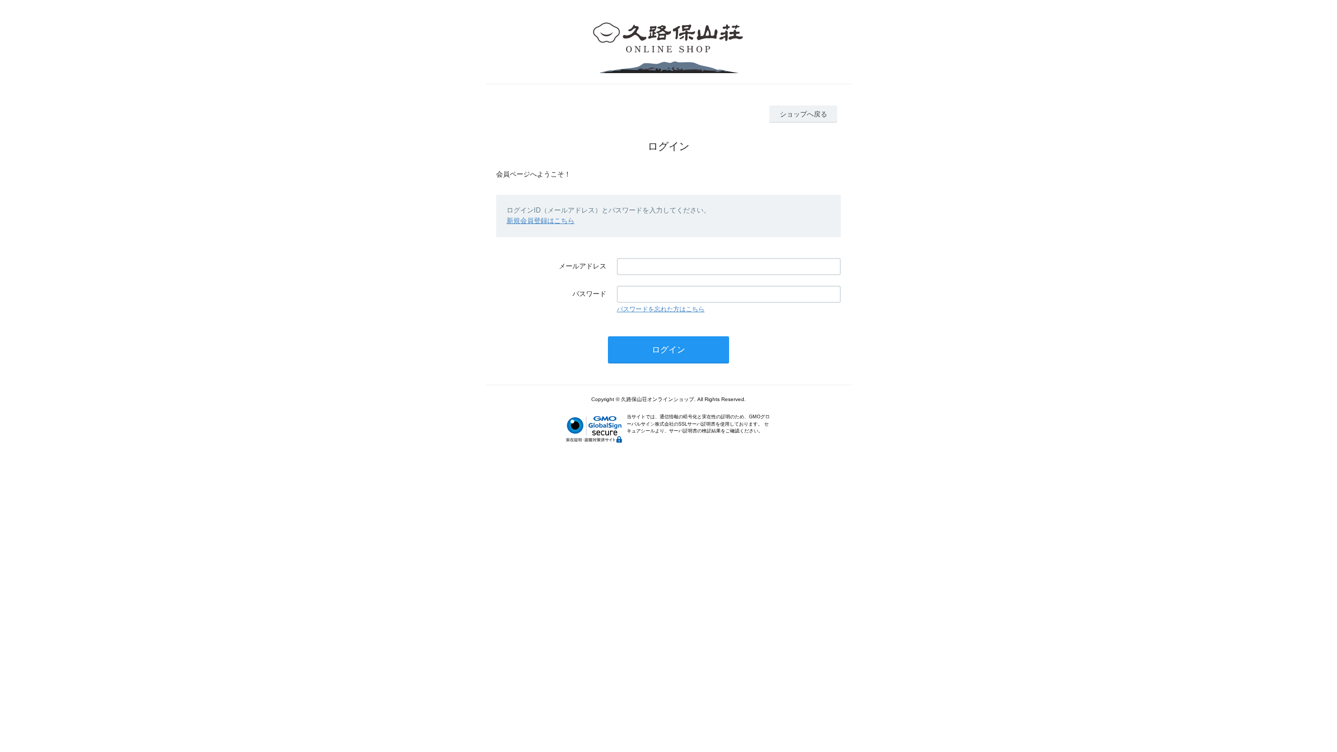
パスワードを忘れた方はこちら (661, 309)
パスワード (589, 294)
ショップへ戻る (803, 114)
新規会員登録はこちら (540, 221)
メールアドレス (582, 266)
